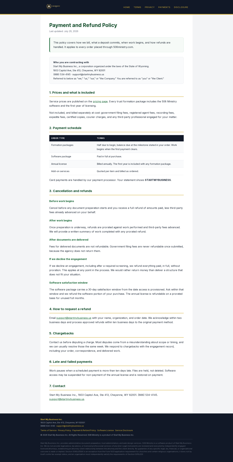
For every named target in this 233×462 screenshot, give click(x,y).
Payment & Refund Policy (84, 430)
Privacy (150, 7)
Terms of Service (48, 430)
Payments (164, 7)
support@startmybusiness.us (73, 317)
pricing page (100, 101)
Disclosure (181, 7)
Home (126, 7)
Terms (137, 7)
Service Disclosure (124, 430)
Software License (105, 430)
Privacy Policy (64, 430)
